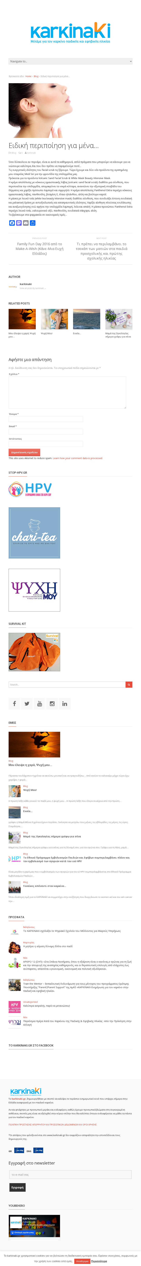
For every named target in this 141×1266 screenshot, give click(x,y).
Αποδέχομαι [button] (82, 1261)
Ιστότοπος (15, 438)
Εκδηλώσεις (29, 927)
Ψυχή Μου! (46, 333)
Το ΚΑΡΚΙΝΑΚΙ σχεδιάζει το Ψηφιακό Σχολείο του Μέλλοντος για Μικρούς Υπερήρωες (72, 931)
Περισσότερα (99, 1261)
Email (13, 426)
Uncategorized (30, 1001)
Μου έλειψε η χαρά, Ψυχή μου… (30, 765)
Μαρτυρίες (28, 942)
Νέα (25, 957)
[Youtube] (39, 703)
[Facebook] (14, 703)
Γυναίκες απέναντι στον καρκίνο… (44, 886)
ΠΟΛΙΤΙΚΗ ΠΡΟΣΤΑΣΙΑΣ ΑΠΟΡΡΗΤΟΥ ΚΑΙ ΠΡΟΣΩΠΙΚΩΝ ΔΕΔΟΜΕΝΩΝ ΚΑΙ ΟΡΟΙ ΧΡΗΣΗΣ (53, 1124)
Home (28, 76)
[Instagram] (52, 703)
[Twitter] (27, 703)
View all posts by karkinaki (33, 288)
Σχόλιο (14, 374)
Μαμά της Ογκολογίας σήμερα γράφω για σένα (118, 335)
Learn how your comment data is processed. (78, 458)
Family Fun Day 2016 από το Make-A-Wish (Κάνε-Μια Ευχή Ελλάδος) (40, 249)
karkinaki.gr (19, 1098)
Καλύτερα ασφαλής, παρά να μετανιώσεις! (46, 1005)
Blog (36, 76)
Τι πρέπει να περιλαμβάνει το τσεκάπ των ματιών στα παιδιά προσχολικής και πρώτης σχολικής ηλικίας (101, 251)
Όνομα (14, 414)
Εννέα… (77, 333)
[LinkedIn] (64, 703)
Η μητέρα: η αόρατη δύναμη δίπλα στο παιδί (48, 946)
